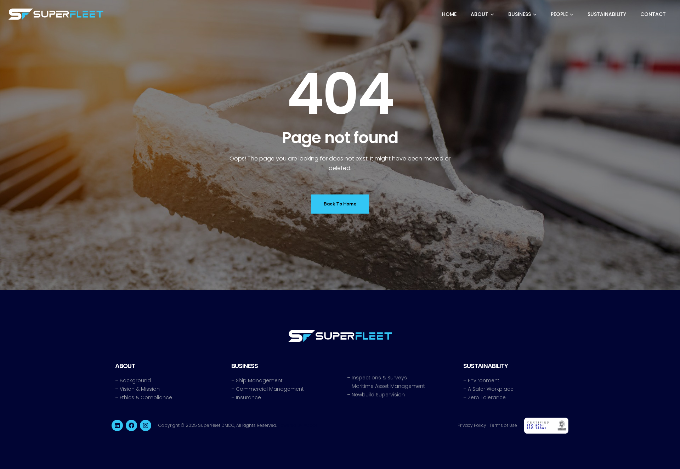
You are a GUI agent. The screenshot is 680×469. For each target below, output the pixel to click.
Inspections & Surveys (379, 377)
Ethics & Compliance (146, 397)
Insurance (248, 397)
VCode (311, 425)
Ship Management (259, 380)
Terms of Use (503, 425)
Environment (483, 380)
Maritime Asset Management (388, 386)
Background (135, 380)
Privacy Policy (472, 425)
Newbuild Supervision (378, 394)
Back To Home (340, 204)
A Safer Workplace (491, 388)
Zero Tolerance (487, 397)
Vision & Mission (140, 388)
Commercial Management (270, 388)
